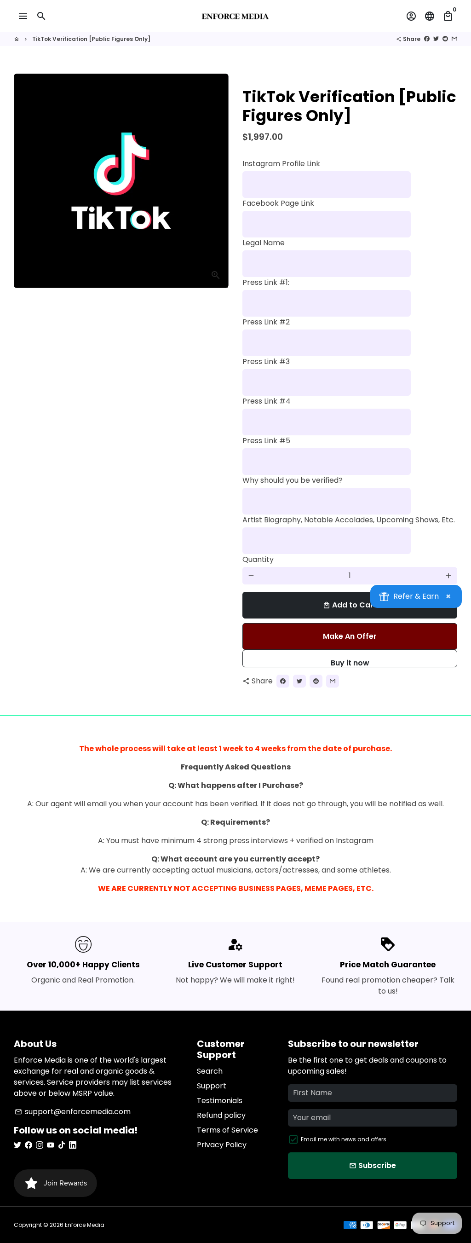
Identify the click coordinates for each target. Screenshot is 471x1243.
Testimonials (219, 1100)
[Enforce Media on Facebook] (28, 1144)
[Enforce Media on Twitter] (17, 1144)
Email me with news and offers (343, 1139)
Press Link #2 (266, 322)
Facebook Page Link (278, 203)
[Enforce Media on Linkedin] (72, 1144)
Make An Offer (350, 636)
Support (211, 1086)
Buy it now (350, 662)
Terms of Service (227, 1130)
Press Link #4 (266, 401)
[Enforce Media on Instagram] (39, 1144)
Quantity (258, 559)
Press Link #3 (266, 361)
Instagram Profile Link (281, 163)
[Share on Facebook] (427, 39)
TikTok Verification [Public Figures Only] (91, 39)
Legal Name (263, 242)
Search (210, 1071)
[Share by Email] (454, 39)
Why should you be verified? (292, 480)
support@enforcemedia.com (73, 1111)
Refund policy (221, 1115)
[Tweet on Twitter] (436, 39)
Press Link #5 (266, 440)
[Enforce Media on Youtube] (50, 1144)
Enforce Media (84, 1225)
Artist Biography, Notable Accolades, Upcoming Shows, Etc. (348, 520)
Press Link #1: (265, 282)
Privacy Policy (222, 1144)
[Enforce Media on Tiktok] (61, 1144)
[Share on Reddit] (445, 39)
